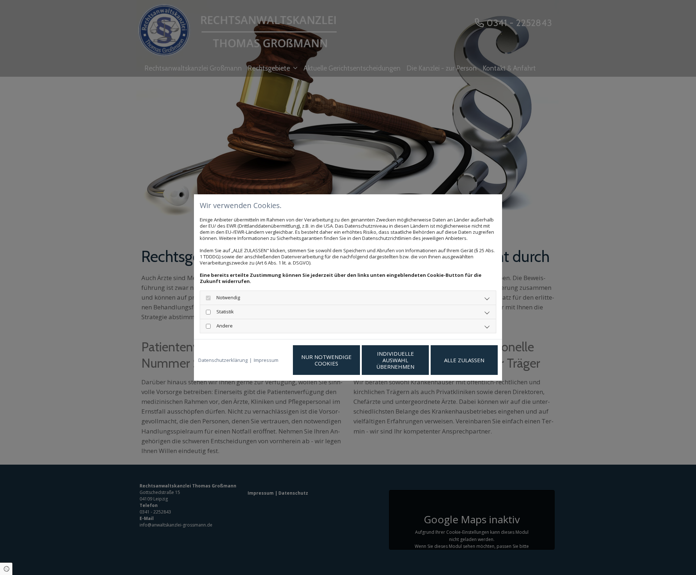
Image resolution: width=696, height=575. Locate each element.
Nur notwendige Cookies (326, 360)
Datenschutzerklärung (223, 360)
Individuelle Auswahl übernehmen (395, 360)
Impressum (266, 360)
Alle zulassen (464, 360)
